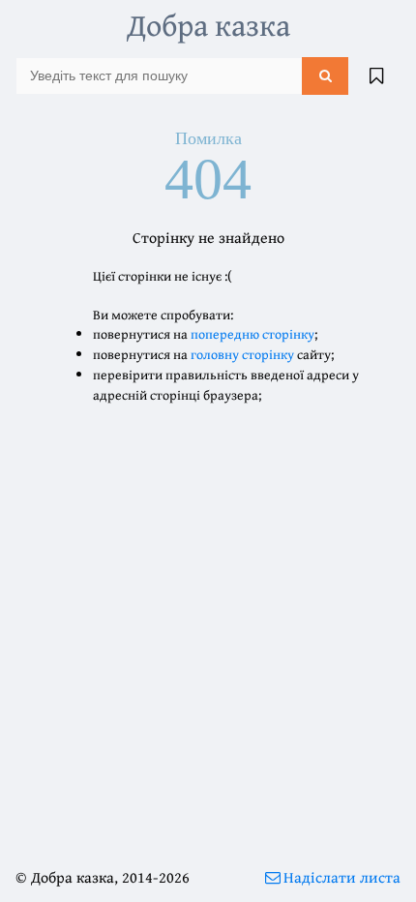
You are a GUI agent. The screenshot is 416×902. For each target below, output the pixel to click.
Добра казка (208, 24)
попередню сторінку (252, 334)
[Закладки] (376, 75)
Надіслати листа (342, 877)
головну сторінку (242, 354)
